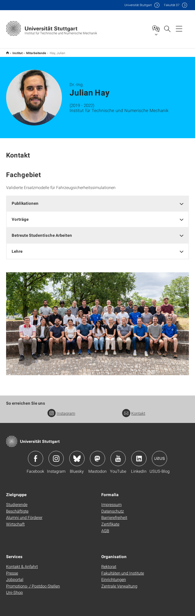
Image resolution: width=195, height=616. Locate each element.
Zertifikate (110, 524)
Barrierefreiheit (114, 517)
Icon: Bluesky (77, 458)
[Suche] (167, 28)
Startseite (7, 53)
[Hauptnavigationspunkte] (179, 28)
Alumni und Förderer (24, 517)
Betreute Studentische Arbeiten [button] (42, 235)
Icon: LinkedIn (139, 458)
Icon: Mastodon (97, 458)
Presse (12, 573)
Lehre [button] (17, 251)
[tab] (97, 203)
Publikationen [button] (25, 203)
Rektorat (108, 566)
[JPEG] (97, 323)
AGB (105, 530)
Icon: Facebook (35, 458)
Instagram (66, 413)
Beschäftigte (17, 511)
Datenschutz (112, 511)
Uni (138, 5)
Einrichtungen (113, 579)
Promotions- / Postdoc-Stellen (33, 586)
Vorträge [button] (20, 219)
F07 (172, 5)
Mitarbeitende (36, 53)
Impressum (111, 504)
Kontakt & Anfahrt (22, 566)
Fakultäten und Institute (122, 573)
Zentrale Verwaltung (119, 586)
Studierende (16, 504)
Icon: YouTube (118, 458)
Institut (17, 53)
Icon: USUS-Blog (159, 458)
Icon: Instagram (56, 458)
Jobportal (14, 579)
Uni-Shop (14, 592)
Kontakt (138, 413)
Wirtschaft (15, 524)
